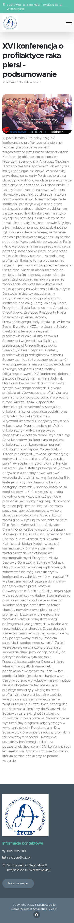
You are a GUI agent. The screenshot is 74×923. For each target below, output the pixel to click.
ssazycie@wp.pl (18, 857)
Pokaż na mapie (18, 883)
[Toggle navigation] (69, 22)
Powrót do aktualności (23, 82)
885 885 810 (16, 851)
